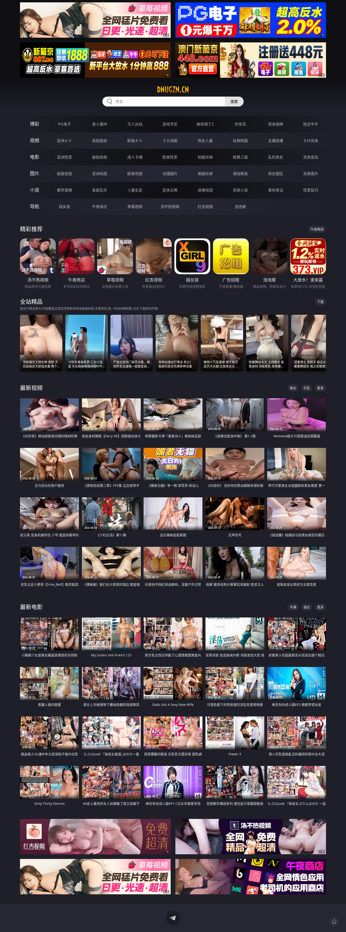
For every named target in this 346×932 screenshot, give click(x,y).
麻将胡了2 (205, 124)
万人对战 (134, 124)
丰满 (293, 607)
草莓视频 (134, 206)
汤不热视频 (170, 206)
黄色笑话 (275, 190)
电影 (34, 157)
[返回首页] (334, 921)
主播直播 (275, 140)
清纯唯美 (240, 173)
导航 (34, 206)
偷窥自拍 (64, 173)
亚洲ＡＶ (64, 140)
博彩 (34, 124)
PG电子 (64, 124)
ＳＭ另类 (310, 140)
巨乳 (306, 388)
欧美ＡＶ (134, 140)
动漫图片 (169, 173)
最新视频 (31, 388)
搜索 (234, 101)
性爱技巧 (310, 190)
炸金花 (240, 124)
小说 (34, 190)
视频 (34, 140)
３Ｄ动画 (169, 140)
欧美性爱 (169, 157)
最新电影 (31, 607)
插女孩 (64, 206)
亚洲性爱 (64, 157)
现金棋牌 (275, 124)
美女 (293, 388)
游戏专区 (169, 124)
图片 (34, 173)
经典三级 (240, 157)
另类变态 (310, 157)
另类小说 (240, 190)
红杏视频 (205, 206)
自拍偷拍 (99, 140)
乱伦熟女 (275, 157)
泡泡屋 (240, 206)
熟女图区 (275, 173)
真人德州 (99, 124)
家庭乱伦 (99, 190)
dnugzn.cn (173, 89)
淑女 (306, 607)
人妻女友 (134, 190)
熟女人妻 (205, 140)
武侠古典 (169, 190)
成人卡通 (134, 157)
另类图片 (310, 173)
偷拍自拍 (99, 157)
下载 (320, 301)
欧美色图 (134, 173)
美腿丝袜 (205, 173)
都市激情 (64, 190)
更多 (320, 388)
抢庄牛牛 (310, 124)
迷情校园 (205, 190)
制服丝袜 (205, 157)
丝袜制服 (240, 140)
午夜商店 (99, 206)
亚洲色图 (99, 173)
